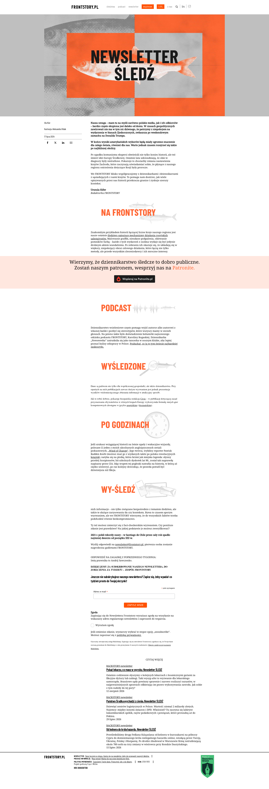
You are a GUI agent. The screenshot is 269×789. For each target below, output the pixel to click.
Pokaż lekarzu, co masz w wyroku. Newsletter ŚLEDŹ (134, 669)
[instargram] (188, 6)
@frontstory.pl (129, 544)
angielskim (132, 405)
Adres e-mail (100, 591)
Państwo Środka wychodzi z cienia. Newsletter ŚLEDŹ (134, 701)
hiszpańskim (145, 405)
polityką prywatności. (129, 635)
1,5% (160, 6)
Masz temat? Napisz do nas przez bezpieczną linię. (111, 758)
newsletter (134, 6)
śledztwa (111, 6)
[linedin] (182, 6)
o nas (169, 6)
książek (95, 457)
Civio (143, 398)
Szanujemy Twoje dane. (112, 761)
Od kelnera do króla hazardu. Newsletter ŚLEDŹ (131, 729)
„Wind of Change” (118, 450)
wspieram (147, 6)
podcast (121, 6)
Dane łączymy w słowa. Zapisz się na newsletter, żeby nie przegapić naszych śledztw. (117, 756)
